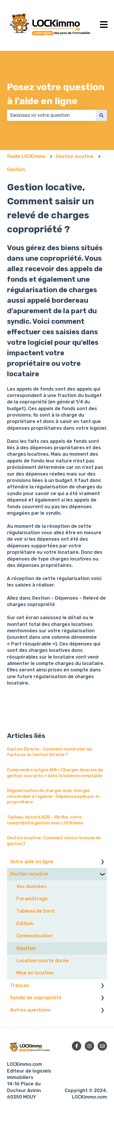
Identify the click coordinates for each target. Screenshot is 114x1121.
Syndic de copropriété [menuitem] (35, 997)
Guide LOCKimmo (26, 156)
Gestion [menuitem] (26, 948)
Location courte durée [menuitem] (42, 960)
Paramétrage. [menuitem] (32, 898)
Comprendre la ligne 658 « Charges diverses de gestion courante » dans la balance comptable (55, 772)
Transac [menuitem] (19, 985)
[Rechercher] (101, 115)
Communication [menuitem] (34, 936)
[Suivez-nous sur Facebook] (76, 1046)
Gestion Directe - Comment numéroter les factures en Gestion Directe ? (49, 752)
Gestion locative (75, 156)
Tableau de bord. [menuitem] (35, 911)
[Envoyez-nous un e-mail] (102, 1046)
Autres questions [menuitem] (30, 1010)
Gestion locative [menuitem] (29, 874)
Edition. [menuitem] (25, 923)
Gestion (16, 169)
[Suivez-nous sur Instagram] (89, 1046)
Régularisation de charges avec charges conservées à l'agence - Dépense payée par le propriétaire (53, 796)
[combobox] (51, 115)
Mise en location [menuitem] (35, 973)
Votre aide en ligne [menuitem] (31, 861)
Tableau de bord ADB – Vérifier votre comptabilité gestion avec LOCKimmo (45, 820)
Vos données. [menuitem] (31, 886)
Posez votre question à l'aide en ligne (55, 94)
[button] (102, 862)
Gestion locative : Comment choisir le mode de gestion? (54, 840)
